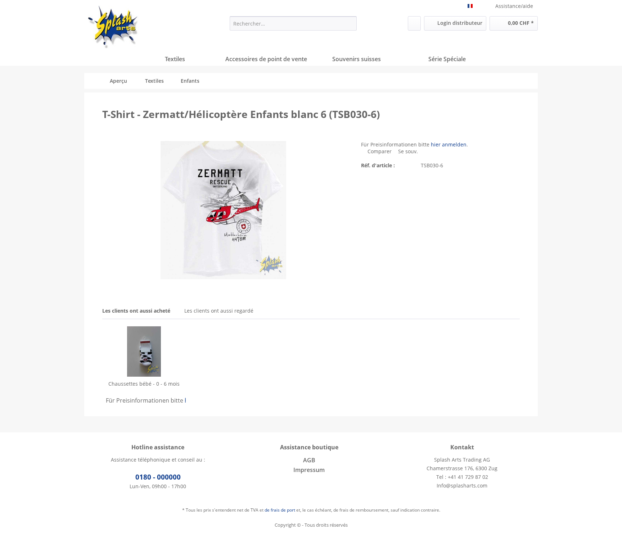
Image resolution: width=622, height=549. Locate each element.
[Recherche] (350, 23)
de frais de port (280, 510)
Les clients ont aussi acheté (136, 310)
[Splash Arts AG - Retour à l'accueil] (113, 27)
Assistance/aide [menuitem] (514, 6)
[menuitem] (293, 23)
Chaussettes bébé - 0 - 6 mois (144, 383)
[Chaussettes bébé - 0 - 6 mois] (144, 351)
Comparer (379, 151)
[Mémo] (414, 23)
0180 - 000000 (158, 477)
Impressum (309, 470)
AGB (309, 460)
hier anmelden (448, 144)
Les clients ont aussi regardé (218, 310)
